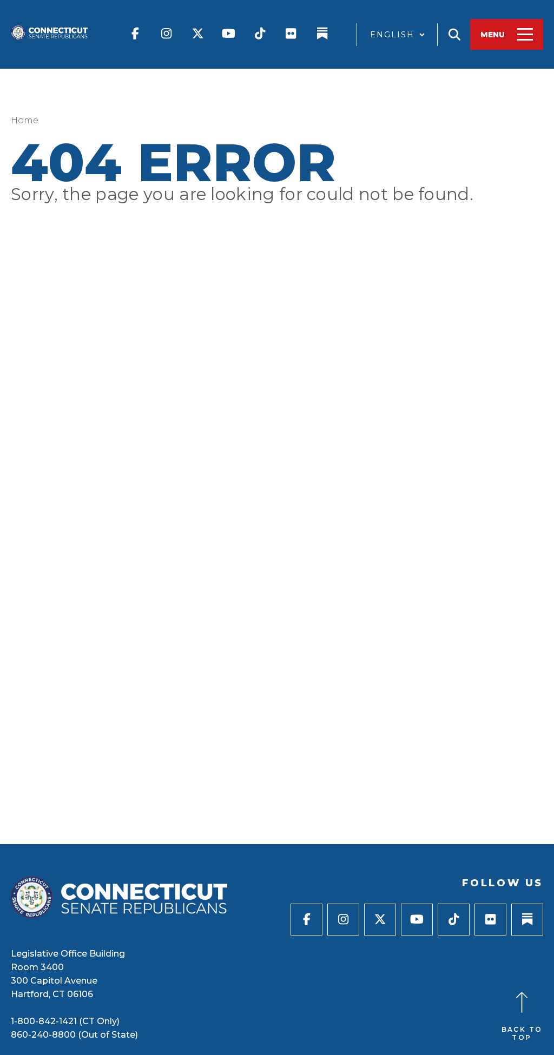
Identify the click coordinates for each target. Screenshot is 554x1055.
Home (24, 120)
